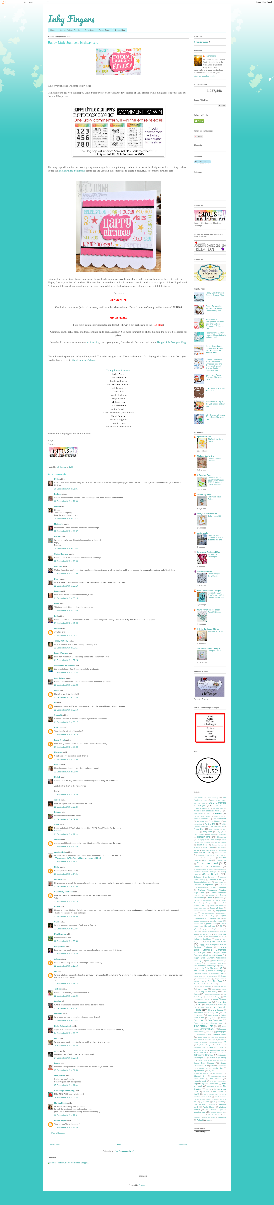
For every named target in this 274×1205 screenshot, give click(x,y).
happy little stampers (215, 941)
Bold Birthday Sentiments (72, 170)
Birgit (56, 579)
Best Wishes (211, 834)
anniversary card (201, 819)
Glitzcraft (197, 931)
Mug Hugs (205, 1007)
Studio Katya (199, 1078)
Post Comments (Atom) (124, 1151)
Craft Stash (219, 882)
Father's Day (215, 918)
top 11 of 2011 (205, 1102)
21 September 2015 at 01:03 (66, 623)
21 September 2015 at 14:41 (66, 874)
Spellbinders (199, 1071)
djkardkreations (204, 437)
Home (52, 30)
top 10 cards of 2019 (211, 1094)
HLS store (158, 324)
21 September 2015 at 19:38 (66, 916)
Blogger (142, 1185)
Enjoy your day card (207, 913)
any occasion (201, 821)
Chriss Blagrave (61, 554)
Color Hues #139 (214, 516)
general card (211, 923)
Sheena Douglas (216, 1052)
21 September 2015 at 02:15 (66, 648)
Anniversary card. (219, 819)
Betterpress (222, 834)
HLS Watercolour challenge (205, 966)
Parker (57, 907)
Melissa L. (58, 524)
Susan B (58, 715)
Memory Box (221, 1002)
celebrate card (220, 852)
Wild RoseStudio (214, 1115)
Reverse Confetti (216, 1047)
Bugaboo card (208, 847)
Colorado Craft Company (204, 877)
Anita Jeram (218, 816)
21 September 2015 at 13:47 (66, 862)
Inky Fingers (71, 18)
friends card (198, 923)
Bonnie (57, 591)
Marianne (58, 1014)
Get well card (209, 926)
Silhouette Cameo (203, 1055)
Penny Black (207, 1029)
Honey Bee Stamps (215, 971)
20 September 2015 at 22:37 (66, 531)
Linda (56, 604)
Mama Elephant (219, 999)
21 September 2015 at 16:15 (66, 901)
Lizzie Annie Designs (214, 997)
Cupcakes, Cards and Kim (208, 552)
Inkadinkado (198, 976)
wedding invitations (217, 1112)
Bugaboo (197, 847)
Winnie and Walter (209, 1117)
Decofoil (196, 900)
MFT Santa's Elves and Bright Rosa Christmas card (215, 417)
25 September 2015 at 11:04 (65, 1085)
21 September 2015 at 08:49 (66, 795)
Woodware (222, 1117)
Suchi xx (58, 831)
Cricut (209, 898)
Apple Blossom (215, 821)
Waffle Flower (209, 1107)
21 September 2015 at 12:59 (66, 847)
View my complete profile (204, 76)
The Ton (208, 1089)
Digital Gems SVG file (210, 900)
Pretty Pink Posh (200, 1042)
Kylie (56, 479)
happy (217, 939)
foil (211, 921)
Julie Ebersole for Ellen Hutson (204, 984)
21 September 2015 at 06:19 (66, 735)
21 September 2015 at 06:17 (66, 722)
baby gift (220, 832)
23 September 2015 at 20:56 (66, 1021)
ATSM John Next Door (216, 826)
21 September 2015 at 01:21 (66, 635)
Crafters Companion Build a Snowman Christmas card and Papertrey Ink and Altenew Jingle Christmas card (214, 365)
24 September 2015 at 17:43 (66, 1045)
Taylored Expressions (209, 1084)
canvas (196, 850)
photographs (221, 1032)
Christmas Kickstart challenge (205, 872)
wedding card (199, 1112)
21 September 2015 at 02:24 (66, 660)
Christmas (207, 860)
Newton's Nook (213, 1015)
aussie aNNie (60, 852)
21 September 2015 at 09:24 (66, 807)
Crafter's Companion (203, 885)
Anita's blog (93, 342)
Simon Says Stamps (204, 1063)
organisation (213, 1018)
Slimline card (222, 1066)
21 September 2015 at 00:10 (66, 586)
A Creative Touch (204, 475)
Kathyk (57, 777)
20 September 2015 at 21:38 (66, 501)
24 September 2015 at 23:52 (66, 1058)
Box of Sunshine (206, 842)
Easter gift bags (216, 908)
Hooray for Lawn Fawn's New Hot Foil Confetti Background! (216, 595)
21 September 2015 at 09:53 (66, 819)
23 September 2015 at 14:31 (66, 1008)
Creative (212, 895)
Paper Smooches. (214, 1020)
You (208, 1120)
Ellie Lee (58, 727)
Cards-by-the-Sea (204, 571)
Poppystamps (210, 1039)
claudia (57, 840)
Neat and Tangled (215, 1010)
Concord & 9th (215, 879)
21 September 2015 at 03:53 (66, 710)
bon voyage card (202, 839)
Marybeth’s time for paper (208, 610)
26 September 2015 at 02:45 (66, 1098)
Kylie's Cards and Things (208, 629)
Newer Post (55, 1145)
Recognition (120, 30)
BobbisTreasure (61, 653)
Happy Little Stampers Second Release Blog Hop (215, 295)
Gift (220, 926)
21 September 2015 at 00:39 (66, 611)
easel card (220, 903)
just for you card (205, 986)
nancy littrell (59, 947)
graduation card (220, 934)
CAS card (205, 852)
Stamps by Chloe (200, 1076)
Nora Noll (58, 566)
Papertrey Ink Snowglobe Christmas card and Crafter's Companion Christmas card (215, 323)
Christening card (209, 858)
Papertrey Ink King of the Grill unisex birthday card (215, 404)
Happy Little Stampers (118, 370)
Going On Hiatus (214, 651)
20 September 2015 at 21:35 (66, 489)
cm (55, 971)
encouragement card (202, 911)
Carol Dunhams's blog (83, 360)
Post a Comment (58, 1133)
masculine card (204, 1002)
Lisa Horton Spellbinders (212, 994)
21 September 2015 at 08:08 (66, 772)
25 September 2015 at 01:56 (66, 1070)
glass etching (218, 929)
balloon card (199, 834)
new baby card (212, 1012)
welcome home (199, 1115)
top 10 (196, 1094)
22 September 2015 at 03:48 (66, 941)
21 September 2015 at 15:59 (66, 886)
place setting (202, 1037)
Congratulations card (202, 882)
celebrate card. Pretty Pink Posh (211, 855)
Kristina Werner (220, 986)
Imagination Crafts (217, 973)
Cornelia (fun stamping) (64, 1091)
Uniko (214, 1102)
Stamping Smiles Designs (208, 648)
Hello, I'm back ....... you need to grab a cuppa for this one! (215, 537)
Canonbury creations (63, 892)
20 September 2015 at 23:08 (66, 561)
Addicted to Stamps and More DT (208, 811)
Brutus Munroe (217, 845)
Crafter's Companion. (218, 887)
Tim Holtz (206, 1091)
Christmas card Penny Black (203, 869)
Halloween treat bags (202, 939)
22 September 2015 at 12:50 (66, 966)
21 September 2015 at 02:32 (66, 673)
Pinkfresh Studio (219, 1034)
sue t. (56, 1038)
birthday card (203, 837)
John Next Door (215, 981)
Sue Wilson (215, 1078)
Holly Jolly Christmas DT (211, 968)
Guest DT (201, 936)
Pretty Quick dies (214, 1042)
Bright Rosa (202, 845)
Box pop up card (220, 842)
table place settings (217, 1081)
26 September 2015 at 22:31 (66, 1115)
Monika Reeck (60, 1103)
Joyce (56, 1051)
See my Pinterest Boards (69, 30)
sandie (57, 800)
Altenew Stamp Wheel (202, 816)
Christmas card (207, 863)
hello (207, 960)
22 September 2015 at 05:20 (66, 953)
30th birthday (212, 797)
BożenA (57, 536)
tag (195, 1084)
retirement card (199, 1047)
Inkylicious (222, 976)
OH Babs (58, 879)
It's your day (219, 979)
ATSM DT (210, 824)
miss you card (210, 1004)
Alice (208, 813)
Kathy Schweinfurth (62, 1026)
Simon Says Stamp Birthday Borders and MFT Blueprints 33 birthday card (214, 349)
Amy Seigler (59, 678)
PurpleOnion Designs (204, 1045)
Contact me (89, 30)
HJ (55, 703)
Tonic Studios (217, 1091)
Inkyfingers (211, 56)
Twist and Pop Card (215, 631)
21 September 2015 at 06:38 (66, 747)
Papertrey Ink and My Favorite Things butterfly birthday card (216, 335)
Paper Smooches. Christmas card (208, 1023)
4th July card (199, 803)
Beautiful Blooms (214, 612)
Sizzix (212, 1066)
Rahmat (57, 812)
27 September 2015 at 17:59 (66, 1128)
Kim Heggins (60, 934)
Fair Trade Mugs (208, 916)
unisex (221, 1102)
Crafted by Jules (204, 494)
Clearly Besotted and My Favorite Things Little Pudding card (214, 308)
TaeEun (57, 989)
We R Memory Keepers (214, 1109)
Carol (56, 922)
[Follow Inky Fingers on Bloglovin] (202, 164)
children (196, 858)
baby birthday (214, 829)
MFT (200, 1004)
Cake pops (220, 847)
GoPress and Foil (205, 934)
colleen (57, 628)
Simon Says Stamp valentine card (210, 1060)
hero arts (197, 963)
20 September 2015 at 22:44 (66, 549)
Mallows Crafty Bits (205, 456)
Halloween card (216, 936)
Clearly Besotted (211, 874)
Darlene (58, 494)
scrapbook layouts (200, 1050)
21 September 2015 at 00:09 (66, 573)
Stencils (213, 1076)
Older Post (182, 1145)
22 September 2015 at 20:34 (66, 996)
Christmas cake (221, 860)
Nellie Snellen (198, 1012)
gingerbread (207, 929)
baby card (207, 832)
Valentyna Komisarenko (64, 666)
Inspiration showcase (204, 979)
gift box (196, 929)
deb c (56, 690)
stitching (221, 1076)
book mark (215, 839)
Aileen (57, 959)
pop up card (198, 1039)
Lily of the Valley (209, 992)
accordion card (218, 808)
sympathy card (200, 1081)
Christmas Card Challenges (207, 866)
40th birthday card (217, 800)
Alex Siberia (198, 813)
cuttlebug (219, 898)
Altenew (218, 813)
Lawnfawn (215, 989)
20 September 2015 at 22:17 (66, 519)
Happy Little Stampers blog (171, 342)
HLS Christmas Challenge (215, 963)
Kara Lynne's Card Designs (209, 591)
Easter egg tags (200, 908)
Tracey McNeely (61, 641)
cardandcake (202, 533)
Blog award (221, 837)
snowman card (202, 1068)
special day (218, 1068)
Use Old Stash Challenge (204, 1104)
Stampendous (217, 1073)
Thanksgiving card (213, 1086)
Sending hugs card (217, 1050)
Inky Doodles (210, 976)
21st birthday (198, 797)
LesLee (57, 765)
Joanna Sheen (199, 981)
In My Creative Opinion (207, 514)
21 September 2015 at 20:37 (66, 929)
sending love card (200, 1052)
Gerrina (57, 1001)
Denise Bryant (60, 1121)
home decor (199, 971)
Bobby (57, 1063)
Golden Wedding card (210, 931)
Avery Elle (198, 829)
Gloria (57, 506)
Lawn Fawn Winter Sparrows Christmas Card (214, 377)
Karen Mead (59, 740)
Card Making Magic (208, 850)
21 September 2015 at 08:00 (66, 759)
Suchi (56, 825)
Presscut (221, 1039)
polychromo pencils (217, 1037)
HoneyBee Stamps (200, 973)
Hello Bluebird (218, 960)
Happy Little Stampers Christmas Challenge (210, 950)
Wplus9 (200, 1120)
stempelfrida (59, 1076)
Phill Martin (210, 1032)
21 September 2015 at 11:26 (65, 834)
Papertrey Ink (203, 1026)
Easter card (199, 905)
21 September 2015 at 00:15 (66, 598)
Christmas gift (219, 869)
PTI (225, 1042)
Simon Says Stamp (218, 1058)
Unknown (58, 752)
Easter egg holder (216, 905)
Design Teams (104, 30)
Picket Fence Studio (203, 1034)
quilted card (219, 1045)
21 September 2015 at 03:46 (66, 697)
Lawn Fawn (202, 989)
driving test (209, 903)
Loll (56, 616)
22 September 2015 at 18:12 (66, 984)
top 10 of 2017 (211, 1099)
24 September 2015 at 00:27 (66, 1033)
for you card (219, 921)
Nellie (56, 867)
